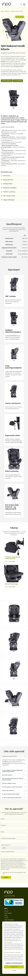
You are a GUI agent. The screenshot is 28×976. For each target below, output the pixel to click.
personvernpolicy (8, 942)
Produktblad (18, 80)
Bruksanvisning (7, 80)
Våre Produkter (8, 913)
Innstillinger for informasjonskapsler (14, 963)
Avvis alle (14, 970)
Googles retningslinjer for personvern (12, 952)
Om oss (6, 911)
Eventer (6, 917)
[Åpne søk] (21, 4)
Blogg (5, 915)
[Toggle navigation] (24, 4)
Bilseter (7, 11)
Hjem (2, 11)
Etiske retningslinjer (9, 919)
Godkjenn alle (14, 966)
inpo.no (13, 924)
